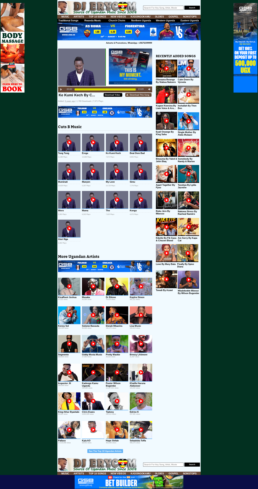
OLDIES (159, 16)
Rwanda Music (92, 20)
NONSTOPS (190, 16)
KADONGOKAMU (140, 16)
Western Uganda (165, 20)
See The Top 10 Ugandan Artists (105, 451)
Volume (148, 89)
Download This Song (139, 95)
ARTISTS (79, 16)
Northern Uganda (141, 20)
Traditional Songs (68, 20)
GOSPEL (174, 16)
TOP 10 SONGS (97, 16)
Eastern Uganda (190, 20)
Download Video (112, 95)
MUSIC (65, 16)
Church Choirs (117, 20)
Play (61, 89)
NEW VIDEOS (118, 16)
